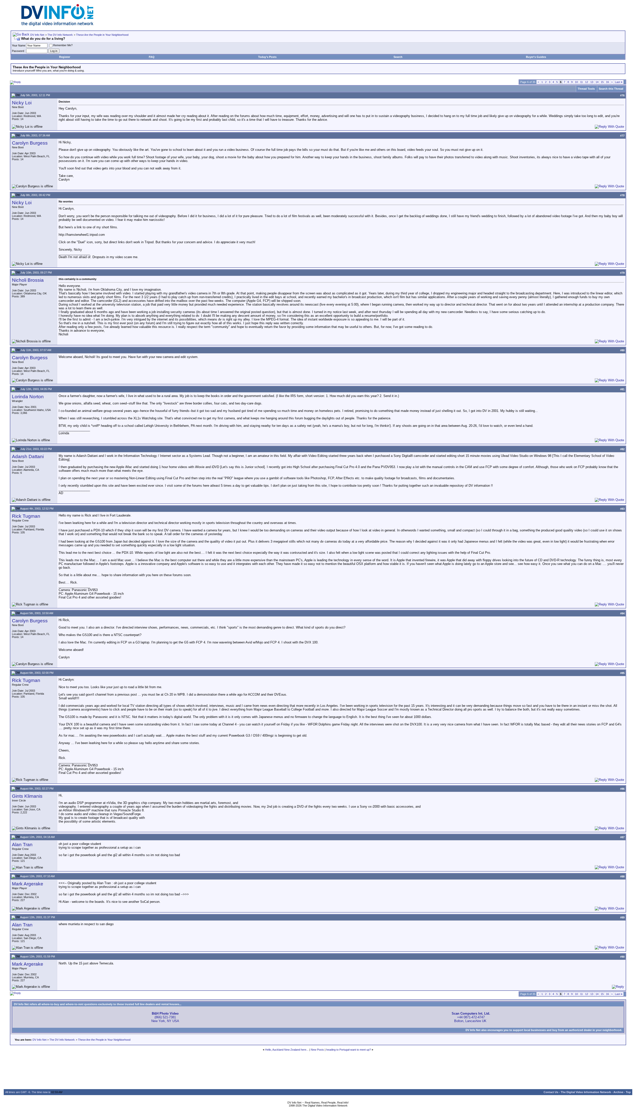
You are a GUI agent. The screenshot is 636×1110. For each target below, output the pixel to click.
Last (618, 81)
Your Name (18, 45)
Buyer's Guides (536, 56)
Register (64, 56)
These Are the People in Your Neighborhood (102, 34)
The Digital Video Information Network (586, 1092)
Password (18, 50)
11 (581, 81)
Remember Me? (63, 45)
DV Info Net (37, 34)
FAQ (152, 56)
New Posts (317, 1049)
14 (597, 81)
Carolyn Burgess (30, 143)
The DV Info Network (60, 34)
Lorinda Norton (28, 396)
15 (602, 81)
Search (398, 56)
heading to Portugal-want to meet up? (348, 1049)
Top (628, 1092)
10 (576, 81)
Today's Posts (267, 56)
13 (591, 81)
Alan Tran (22, 844)
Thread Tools (586, 88)
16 (607, 81)
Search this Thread (611, 88)
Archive (618, 1092)
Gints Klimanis (27, 796)
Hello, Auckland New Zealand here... (287, 1049)
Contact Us (551, 1092)
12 (586, 81)
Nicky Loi (22, 102)
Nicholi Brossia (28, 280)
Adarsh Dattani (28, 456)
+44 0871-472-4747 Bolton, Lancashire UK (471, 1017)
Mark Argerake (27, 883)
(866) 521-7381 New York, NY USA (165, 1017)
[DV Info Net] (57, 25)
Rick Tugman (26, 516)
